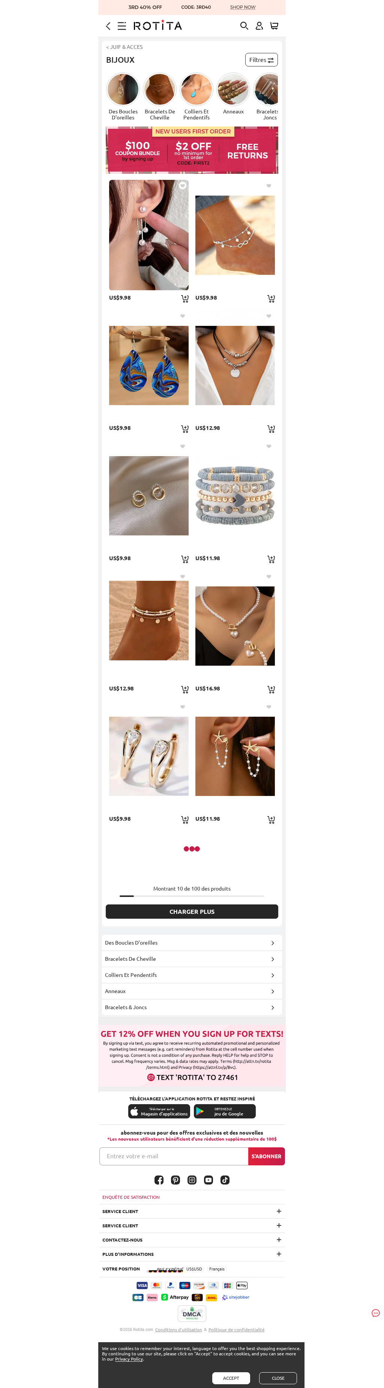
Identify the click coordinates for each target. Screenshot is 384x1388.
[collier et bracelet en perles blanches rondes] (235, 626)
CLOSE (278, 1378)
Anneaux (115, 991)
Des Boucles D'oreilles (131, 943)
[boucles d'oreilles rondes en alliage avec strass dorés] (149, 756)
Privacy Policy (129, 1358)
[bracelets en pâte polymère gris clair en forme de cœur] (235, 495)
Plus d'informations (128, 1254)
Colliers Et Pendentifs (131, 975)
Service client (120, 1211)
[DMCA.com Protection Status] (192, 1314)
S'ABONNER (266, 1156)
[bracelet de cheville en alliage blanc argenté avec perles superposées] (235, 235)
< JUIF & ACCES (124, 47)
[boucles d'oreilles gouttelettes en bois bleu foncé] (149, 365)
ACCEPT (231, 1378)
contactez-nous (122, 1239)
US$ (190, 1269)
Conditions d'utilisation (178, 1329)
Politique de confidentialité (236, 1329)
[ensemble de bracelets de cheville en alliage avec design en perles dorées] (149, 626)
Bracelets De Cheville (130, 959)
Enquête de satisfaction (131, 1197)
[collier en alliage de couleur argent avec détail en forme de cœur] (235, 365)
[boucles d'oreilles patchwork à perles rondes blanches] (149, 235)
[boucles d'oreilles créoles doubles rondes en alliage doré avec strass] (149, 495)
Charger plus (192, 911)
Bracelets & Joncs (126, 1007)
